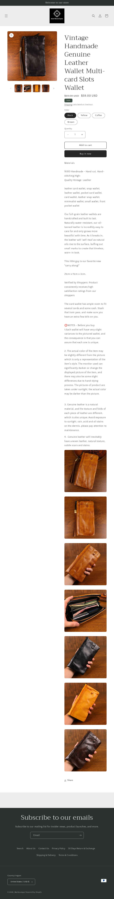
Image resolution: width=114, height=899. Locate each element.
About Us (30, 848)
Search (20, 848)
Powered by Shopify (34, 892)
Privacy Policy (58, 848)
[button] (6, 16)
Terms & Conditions (68, 855)
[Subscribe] (80, 835)
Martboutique (20, 892)
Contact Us (43, 848)
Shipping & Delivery (46, 855)
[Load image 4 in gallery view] (45, 88)
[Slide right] (53, 88)
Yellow (84, 115)
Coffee (98, 115)
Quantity (68, 129)
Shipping (68, 105)
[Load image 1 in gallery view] (18, 88)
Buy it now (85, 154)
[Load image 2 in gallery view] (27, 88)
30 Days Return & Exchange (81, 848)
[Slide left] (10, 88)
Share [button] (70, 780)
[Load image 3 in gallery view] (36, 88)
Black (70, 115)
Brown (71, 122)
